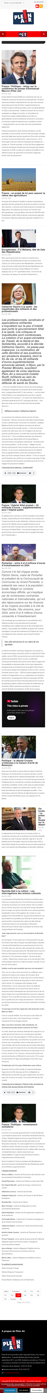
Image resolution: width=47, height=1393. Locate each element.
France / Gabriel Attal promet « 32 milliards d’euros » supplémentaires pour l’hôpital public (21, 507)
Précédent (16, 1291)
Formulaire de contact (11, 1373)
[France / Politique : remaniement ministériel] (19, 1113)
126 (38, 1295)
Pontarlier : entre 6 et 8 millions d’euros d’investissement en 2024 (23, 564)
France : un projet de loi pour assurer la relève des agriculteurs (23, 194)
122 (11, 1295)
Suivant (13, 1299)
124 (25, 1295)
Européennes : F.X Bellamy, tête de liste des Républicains (23, 250)
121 (5, 1295)
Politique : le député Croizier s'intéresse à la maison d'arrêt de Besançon (20, 763)
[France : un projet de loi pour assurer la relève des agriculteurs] (19, 179)
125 (31, 1295)
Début (6, 1291)
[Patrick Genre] (19, 552)
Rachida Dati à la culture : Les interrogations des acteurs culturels (21, 892)
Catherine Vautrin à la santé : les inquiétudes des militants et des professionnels (19, 309)
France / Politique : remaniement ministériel (19, 1125)
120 (38, 1291)
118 (25, 1291)
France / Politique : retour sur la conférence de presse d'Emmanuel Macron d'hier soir (20, 88)
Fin (21, 1299)
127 (5, 1299)
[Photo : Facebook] (19, 238)
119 (31, 1291)
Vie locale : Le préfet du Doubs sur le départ (41, 816)
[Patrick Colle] (19, 872)
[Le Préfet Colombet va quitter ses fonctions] (19, 819)
